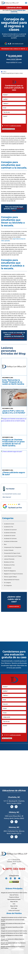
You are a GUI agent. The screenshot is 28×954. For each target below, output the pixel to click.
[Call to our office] (11, 806)
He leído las (12, 125)
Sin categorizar (8, 585)
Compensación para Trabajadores (12, 547)
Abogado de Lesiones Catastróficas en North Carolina (12, 928)
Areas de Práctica (14, 895)
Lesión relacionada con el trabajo (13, 556)
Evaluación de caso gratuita (8, 129)
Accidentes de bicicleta (10, 532)
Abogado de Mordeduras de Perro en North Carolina (14, 933)
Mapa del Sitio (14, 901)
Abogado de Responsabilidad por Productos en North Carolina (13, 947)
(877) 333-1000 (16, 334)
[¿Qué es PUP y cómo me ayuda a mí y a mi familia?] (14, 406)
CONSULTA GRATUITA (14, 606)
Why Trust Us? (7, 497)
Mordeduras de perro (9, 565)
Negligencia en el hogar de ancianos (13, 573)
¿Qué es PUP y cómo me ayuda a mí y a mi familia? (13, 412)
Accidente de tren (8, 526)
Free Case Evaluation (7, 738)
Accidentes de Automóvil (10, 529)
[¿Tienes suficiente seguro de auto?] (11, 451)
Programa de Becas (14, 897)
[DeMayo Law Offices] (9, 3)
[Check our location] (16, 806)
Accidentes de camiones (10, 538)
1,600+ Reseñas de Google (17, 43)
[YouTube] (19, 878)
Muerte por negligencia (10, 571)
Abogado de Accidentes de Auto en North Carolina (14, 917)
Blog (5, 71)
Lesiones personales (9, 559)
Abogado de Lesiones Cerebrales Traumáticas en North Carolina (13, 943)
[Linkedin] (10, 878)
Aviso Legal (14, 908)
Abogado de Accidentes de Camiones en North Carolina (12, 920)
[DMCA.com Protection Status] (14, 881)
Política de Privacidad (14, 910)
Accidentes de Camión (9, 535)
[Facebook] (6, 878)
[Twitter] (15, 878)
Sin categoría (7, 582)
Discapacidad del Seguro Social (12, 553)
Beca (5, 544)
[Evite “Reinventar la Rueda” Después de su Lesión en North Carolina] (14, 375)
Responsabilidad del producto (11, 579)
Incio (14, 904)
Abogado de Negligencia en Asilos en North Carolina (12, 936)
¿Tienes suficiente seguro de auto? (13, 473)
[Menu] (26, 2)
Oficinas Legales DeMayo (10, 576)
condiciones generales (15, 125)
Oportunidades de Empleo (14, 899)
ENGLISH (17, 13)
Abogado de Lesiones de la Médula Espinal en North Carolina (12, 939)
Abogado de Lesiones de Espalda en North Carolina (14, 931)
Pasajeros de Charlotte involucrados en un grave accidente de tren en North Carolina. (13, 443)
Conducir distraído (8, 550)
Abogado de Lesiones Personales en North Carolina (14, 892)
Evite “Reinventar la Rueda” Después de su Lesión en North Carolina (13, 382)
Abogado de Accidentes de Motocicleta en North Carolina (13, 924)
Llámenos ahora (14, 7)
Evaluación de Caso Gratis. (14, 338)
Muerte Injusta (7, 568)
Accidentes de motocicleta (10, 541)
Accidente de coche (9, 524)
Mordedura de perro (9, 562)
